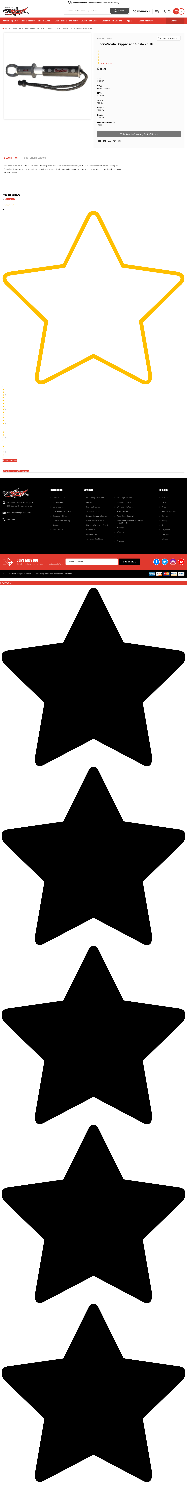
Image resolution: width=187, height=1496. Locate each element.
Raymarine (166, 530)
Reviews (89, 502)
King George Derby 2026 (95, 498)
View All (165, 539)
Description (11, 157)
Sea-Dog (165, 534)
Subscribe (129, 561)
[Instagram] (173, 562)
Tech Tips (120, 527)
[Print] (109, 141)
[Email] (104, 141)
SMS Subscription (93, 511)
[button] (99, 63)
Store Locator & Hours (95, 520)
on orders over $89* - (96, 2)
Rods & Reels (27, 20)
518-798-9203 (12, 519)
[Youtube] (181, 562)
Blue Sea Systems (169, 511)
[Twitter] (114, 141)
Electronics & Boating (112, 20)
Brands (174, 20)
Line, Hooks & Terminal (65, 20)
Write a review (106, 63)
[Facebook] (99, 141)
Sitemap (120, 541)
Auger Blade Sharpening (126, 516)
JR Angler (120, 532)
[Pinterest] (119, 141)
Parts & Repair (9, 20)
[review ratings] (98, 57)
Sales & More (145, 20)
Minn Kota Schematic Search (97, 525)
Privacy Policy (91, 534)
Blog (118, 536)
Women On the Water (125, 507)
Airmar (164, 525)
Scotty (164, 520)
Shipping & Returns (124, 498)
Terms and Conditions (94, 539)
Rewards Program (93, 507)
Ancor (164, 507)
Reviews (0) (10, 199)
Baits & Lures (44, 20)
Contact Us (90, 530)
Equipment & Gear (89, 20)
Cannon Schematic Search (96, 516)
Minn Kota (165, 498)
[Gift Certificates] (156, 11)
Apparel (130, 20)
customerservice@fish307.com (19, 513)
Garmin (164, 502)
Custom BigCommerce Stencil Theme (49, 573)
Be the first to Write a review (17, 471)
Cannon (165, 516)
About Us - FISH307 (124, 502)
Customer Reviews (35, 157)
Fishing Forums (123, 511)
